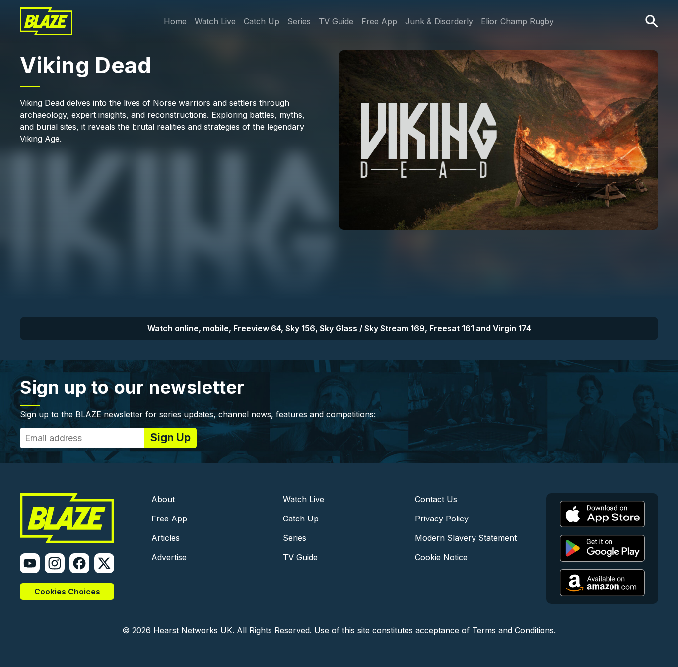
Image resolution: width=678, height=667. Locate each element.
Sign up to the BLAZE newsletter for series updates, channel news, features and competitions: (198, 414)
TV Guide (336, 21)
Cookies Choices (67, 591)
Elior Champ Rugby (517, 21)
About (163, 499)
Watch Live (215, 21)
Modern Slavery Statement (466, 538)
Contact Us (436, 499)
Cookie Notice (441, 557)
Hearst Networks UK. (193, 630)
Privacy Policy (442, 518)
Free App (379, 21)
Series (299, 21)
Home (175, 21)
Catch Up (261, 21)
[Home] (46, 14)
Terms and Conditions (513, 630)
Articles (165, 538)
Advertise (169, 557)
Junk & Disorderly (439, 21)
